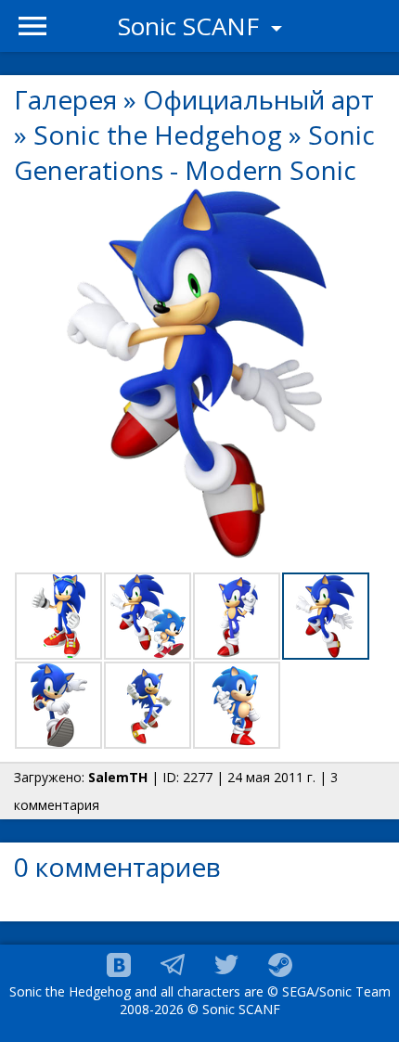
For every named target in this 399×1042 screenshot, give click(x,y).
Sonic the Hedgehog (157, 134)
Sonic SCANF (191, 26)
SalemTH (118, 777)
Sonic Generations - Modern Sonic (194, 152)
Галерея (65, 99)
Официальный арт (258, 99)
